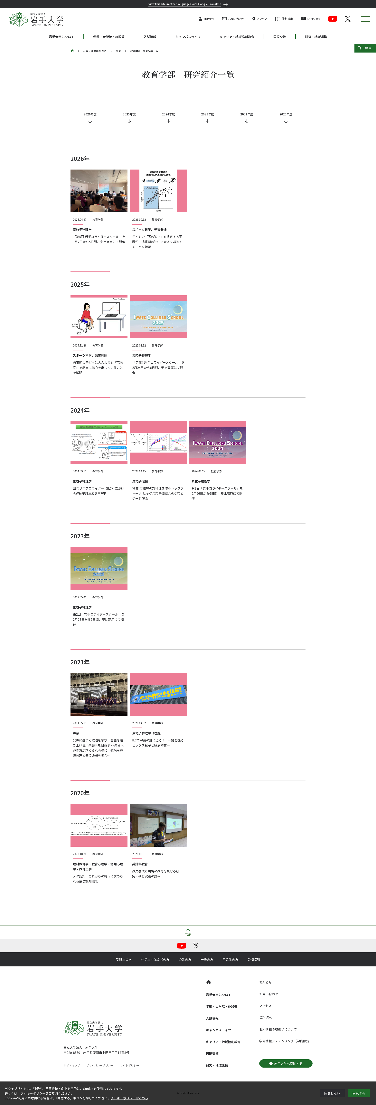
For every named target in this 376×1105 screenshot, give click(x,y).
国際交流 (279, 36)
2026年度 (90, 114)
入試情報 (150, 36)
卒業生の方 (230, 959)
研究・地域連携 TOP (95, 51)
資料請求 (287, 19)
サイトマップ (71, 1065)
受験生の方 (124, 959)
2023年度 (207, 114)
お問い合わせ (236, 19)
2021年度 (246, 114)
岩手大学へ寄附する (288, 1063)
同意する (358, 1093)
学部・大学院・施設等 (109, 36)
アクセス (262, 19)
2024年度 (168, 114)
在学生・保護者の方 (155, 959)
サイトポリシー (129, 1065)
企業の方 (185, 959)
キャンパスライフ (188, 36)
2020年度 (285, 114)
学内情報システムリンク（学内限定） (286, 1041)
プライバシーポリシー (100, 1065)
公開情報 (254, 959)
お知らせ (265, 982)
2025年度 (129, 114)
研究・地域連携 (316, 36)
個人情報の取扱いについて (278, 1029)
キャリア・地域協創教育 (237, 36)
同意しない (332, 1093)
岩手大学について (61, 36)
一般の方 (207, 959)
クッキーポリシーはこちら (129, 1098)
